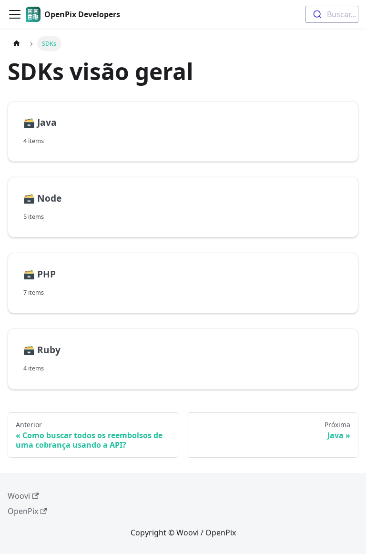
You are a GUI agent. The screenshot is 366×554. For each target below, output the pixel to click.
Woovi (19, 496)
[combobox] (331, 14)
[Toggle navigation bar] (15, 14)
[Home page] (17, 43)
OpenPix (23, 511)
